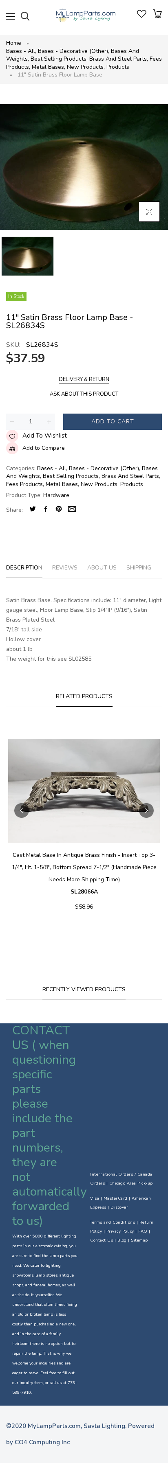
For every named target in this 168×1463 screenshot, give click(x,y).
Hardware (56, 495)
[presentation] (21, 810)
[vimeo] (58, 510)
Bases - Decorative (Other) (73, 51)
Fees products (25, 484)
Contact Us (101, 1240)
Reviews (64, 568)
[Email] (72, 510)
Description (24, 568)
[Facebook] (45, 510)
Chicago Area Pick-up (131, 1183)
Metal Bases (48, 67)
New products (86, 67)
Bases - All (21, 51)
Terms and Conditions (112, 1222)
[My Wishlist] (142, 16)
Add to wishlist (44, 435)
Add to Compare (43, 448)
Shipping (138, 568)
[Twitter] (32, 510)
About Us (102, 568)
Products (117, 67)
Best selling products (59, 59)
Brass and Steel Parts (118, 59)
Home (13, 43)
